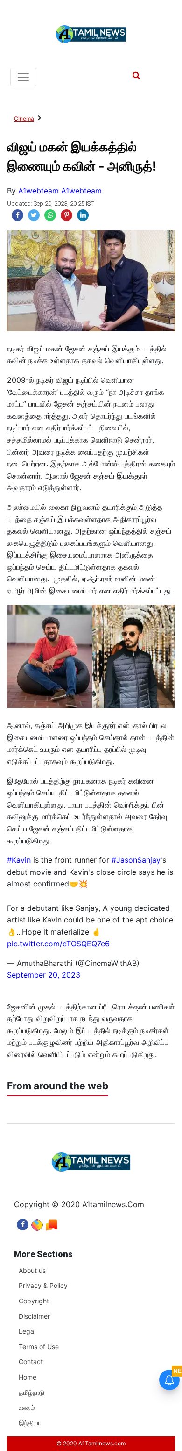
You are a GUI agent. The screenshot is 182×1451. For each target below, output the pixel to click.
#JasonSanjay (136, 860)
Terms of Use (39, 1347)
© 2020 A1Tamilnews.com (91, 1443)
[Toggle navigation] (23, 77)
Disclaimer (34, 1316)
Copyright (34, 1301)
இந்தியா (30, 1423)
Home (27, 1377)
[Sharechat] (37, 1222)
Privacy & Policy (43, 1285)
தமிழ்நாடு (31, 1392)
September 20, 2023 (43, 974)
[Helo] (51, 1222)
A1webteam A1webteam (60, 190)
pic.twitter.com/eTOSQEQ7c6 (58, 943)
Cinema (24, 118)
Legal (27, 1331)
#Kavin (19, 860)
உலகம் (27, 1407)
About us (32, 1270)
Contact (31, 1361)
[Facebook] (22, 1222)
